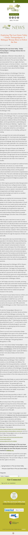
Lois (9, 45)
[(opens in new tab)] (14, 516)
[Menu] (14, 1)
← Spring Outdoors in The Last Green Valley (12, 466)
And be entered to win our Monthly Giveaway (14, 503)
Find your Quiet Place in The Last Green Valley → (15, 468)
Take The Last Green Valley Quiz (14, 502)
